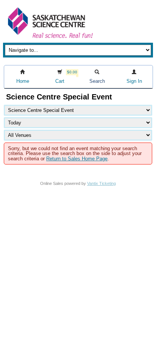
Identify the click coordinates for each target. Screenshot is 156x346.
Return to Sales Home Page (77, 158)
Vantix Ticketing (101, 183)
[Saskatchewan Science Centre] (49, 39)
